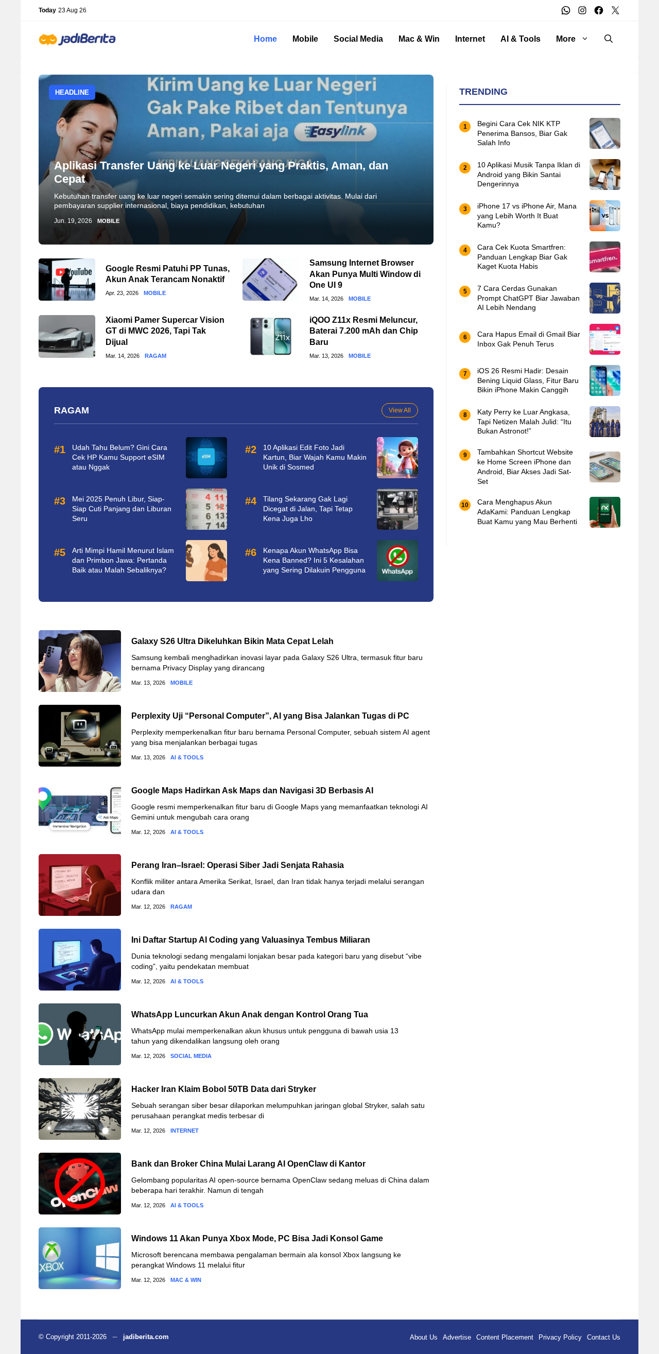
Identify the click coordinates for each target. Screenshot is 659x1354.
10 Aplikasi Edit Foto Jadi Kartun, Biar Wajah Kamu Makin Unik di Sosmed (315, 457)
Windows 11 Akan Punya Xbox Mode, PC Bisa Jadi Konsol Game (257, 1238)
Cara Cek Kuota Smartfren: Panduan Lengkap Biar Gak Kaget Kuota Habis (522, 257)
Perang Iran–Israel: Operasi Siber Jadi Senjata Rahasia (237, 865)
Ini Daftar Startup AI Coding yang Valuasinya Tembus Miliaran (250, 939)
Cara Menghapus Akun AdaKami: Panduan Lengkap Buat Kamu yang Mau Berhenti (527, 512)
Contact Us (603, 1337)
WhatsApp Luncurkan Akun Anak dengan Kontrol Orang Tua (249, 1014)
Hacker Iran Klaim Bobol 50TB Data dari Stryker (223, 1089)
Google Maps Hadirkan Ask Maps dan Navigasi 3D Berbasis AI (252, 790)
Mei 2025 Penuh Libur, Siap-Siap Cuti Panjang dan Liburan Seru (121, 509)
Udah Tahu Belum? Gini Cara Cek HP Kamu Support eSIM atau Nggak (119, 457)
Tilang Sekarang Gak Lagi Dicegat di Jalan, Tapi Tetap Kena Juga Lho (308, 509)
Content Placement (504, 1337)
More (566, 38)
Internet (470, 38)
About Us (424, 1337)
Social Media (358, 38)
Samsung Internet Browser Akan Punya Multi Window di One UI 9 (365, 273)
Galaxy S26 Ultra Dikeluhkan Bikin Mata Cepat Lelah (232, 641)
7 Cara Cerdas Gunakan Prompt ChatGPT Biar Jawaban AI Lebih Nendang (528, 298)
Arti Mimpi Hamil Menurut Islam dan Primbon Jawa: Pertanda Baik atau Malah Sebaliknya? (123, 560)
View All (400, 410)
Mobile (305, 38)
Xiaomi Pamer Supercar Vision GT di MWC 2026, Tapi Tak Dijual (165, 331)
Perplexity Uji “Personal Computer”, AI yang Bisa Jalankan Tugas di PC (270, 715)
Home (265, 38)
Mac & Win (419, 38)
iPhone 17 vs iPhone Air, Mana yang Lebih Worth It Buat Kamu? (527, 216)
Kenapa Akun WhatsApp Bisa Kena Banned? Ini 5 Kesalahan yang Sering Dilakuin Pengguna (314, 560)
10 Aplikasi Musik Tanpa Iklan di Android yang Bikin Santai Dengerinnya (528, 174)
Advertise (457, 1337)
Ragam (155, 356)
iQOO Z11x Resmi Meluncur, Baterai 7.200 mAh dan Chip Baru (363, 331)
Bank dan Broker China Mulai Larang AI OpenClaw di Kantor (248, 1163)
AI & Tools (520, 38)
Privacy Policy (560, 1337)
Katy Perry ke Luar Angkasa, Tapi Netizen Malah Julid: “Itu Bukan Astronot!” (524, 422)
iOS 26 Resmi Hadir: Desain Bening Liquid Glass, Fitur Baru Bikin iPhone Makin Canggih (528, 380)
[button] (608, 39)
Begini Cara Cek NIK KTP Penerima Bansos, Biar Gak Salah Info (522, 133)
